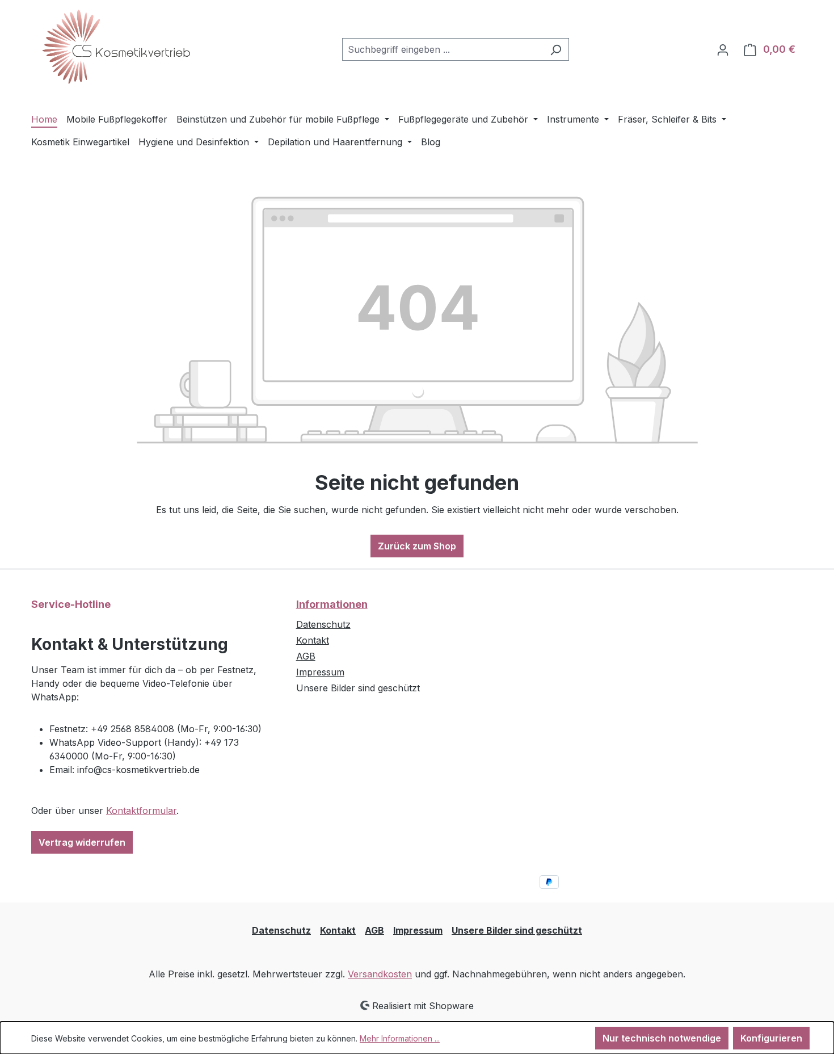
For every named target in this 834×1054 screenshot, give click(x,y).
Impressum (320, 672)
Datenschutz (323, 624)
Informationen (332, 604)
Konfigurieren (771, 1038)
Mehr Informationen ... (400, 1038)
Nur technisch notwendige (662, 1038)
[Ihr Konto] (722, 49)
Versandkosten (380, 974)
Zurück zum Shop (417, 546)
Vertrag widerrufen (82, 842)
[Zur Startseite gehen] (116, 47)
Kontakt (312, 640)
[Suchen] (555, 49)
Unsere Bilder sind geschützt (517, 930)
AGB (305, 656)
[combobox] (442, 49)
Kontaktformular (141, 810)
